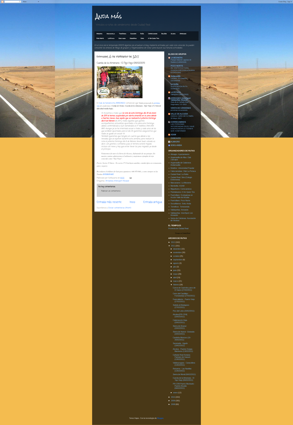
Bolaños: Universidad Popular (182, 168)
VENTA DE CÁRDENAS (181, 108)
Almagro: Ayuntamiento (180, 154)
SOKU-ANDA (176, 145)
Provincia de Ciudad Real (178, 228)
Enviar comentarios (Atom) (119, 208)
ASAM (173, 135)
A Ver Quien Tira (153, 38)
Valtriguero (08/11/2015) (179, 94)
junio (175, 270)
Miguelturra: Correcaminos (181, 189)
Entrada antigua (152, 202)
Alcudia (173, 34)
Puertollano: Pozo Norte (180, 200)
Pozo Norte (100, 38)
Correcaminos (152, 34)
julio (175, 267)
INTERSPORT (108, 174)
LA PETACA (176, 92)
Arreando (183, 34)
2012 (173, 242)
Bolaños (164, 34)
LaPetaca (111, 38)
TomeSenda (122, 34)
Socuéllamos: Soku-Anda (181, 204)
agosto (176, 263)
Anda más (109, 16)
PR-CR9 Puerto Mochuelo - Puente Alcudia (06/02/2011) (184, 386)
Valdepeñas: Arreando (179, 210)
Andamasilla (111, 34)
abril (175, 278)
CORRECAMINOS (178, 122)
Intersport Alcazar (121, 181)
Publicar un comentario (110, 191)
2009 (173, 401)
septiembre (178, 260)
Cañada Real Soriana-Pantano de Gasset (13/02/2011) (182, 357)
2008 (173, 404)
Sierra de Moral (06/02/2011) (184, 374)
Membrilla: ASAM (177, 186)
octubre (176, 256)
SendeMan (133, 38)
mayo (175, 274)
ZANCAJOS (176, 138)
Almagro (133, 34)
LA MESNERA (177, 58)
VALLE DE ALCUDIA (179, 114)
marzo (176, 281)
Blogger (160, 418)
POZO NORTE (177, 66)
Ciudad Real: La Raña (179, 174)
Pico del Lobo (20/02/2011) (183, 311)
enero (175, 393)
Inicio (132, 202)
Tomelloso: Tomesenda (180, 207)
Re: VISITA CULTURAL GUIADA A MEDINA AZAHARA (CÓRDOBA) (183, 70)
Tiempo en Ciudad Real (182, 233)
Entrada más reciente (109, 202)
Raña (142, 34)
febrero (176, 285)
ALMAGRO (175, 142)
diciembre (177, 249)
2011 (173, 246)
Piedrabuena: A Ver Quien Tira (183, 192)
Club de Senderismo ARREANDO (112, 103)
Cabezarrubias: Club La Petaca (183, 171)
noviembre (177, 252)
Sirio (142, 38)
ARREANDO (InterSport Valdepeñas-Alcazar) (181, 99)
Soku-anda (122, 38)
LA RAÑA (175, 84)
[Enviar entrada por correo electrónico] (130, 178)
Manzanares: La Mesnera (181, 183)
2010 (173, 397)
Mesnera (99, 34)
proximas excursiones (179, 110)
